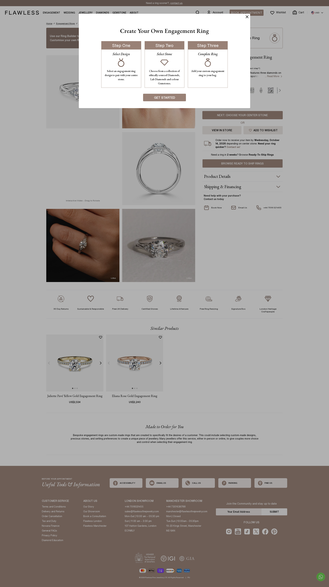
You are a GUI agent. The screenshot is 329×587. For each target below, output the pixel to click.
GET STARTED (164, 97)
